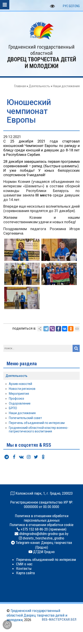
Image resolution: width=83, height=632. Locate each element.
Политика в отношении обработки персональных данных (41, 518)
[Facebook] (58, 328)
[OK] (70, 328)
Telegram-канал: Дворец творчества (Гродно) (43, 544)
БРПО (13, 408)
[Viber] (52, 328)
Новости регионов (22, 388)
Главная (20, 86)
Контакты (24, 568)
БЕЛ (71, 6)
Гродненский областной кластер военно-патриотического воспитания (38, 429)
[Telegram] (46, 328)
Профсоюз (16, 398)
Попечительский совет (25, 418)
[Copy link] (77, 328)
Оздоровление (20, 403)
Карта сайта (25, 573)
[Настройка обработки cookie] (7, 624)
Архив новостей (20, 384)
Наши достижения (66, 86)
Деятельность (39, 86)
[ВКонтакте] (64, 328)
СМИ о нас (24, 564)
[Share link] (39, 328)
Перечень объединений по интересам (37, 423)
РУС (65, 6)
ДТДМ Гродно (43, 551)
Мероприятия (19, 393)
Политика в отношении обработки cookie (41, 525)
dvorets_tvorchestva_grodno (43, 538)
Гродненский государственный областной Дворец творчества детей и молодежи (37, 615)
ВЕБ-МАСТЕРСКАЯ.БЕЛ (59, 620)
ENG (77, 6)
